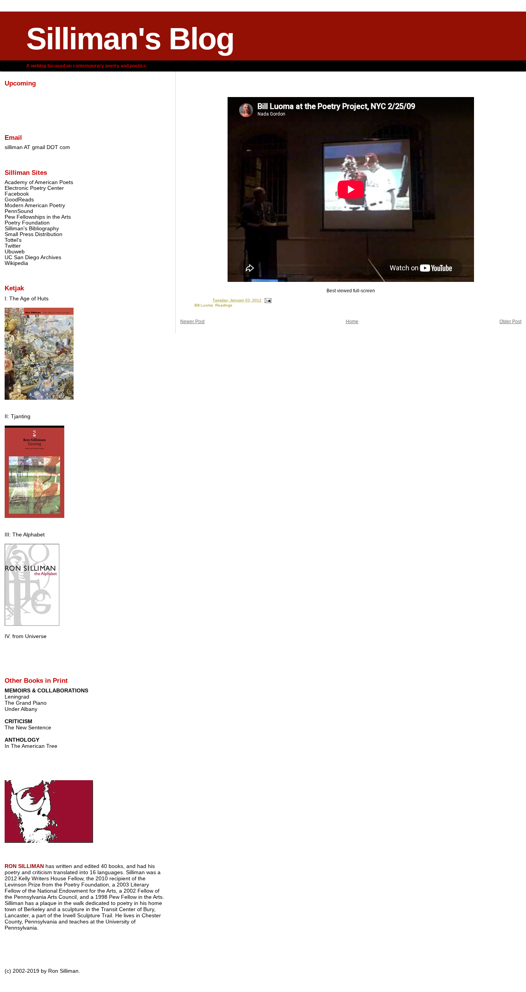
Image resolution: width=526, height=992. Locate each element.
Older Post (510, 321)
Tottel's (13, 240)
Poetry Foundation (27, 223)
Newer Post (192, 321)
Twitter (13, 246)
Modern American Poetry (35, 205)
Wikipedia (16, 263)
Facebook (17, 194)
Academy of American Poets (39, 182)
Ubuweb (15, 252)
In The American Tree (31, 746)
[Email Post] (268, 300)
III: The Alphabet (25, 534)
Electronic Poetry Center (34, 188)
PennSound (19, 211)
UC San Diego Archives (33, 257)
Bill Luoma (203, 305)
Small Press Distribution (33, 234)
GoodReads (19, 200)
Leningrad (17, 697)
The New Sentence (28, 727)
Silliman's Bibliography (32, 228)
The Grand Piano (26, 703)
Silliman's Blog (130, 39)
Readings (223, 305)
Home (352, 321)
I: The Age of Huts (27, 298)
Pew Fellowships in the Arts (38, 217)
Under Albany (21, 709)
